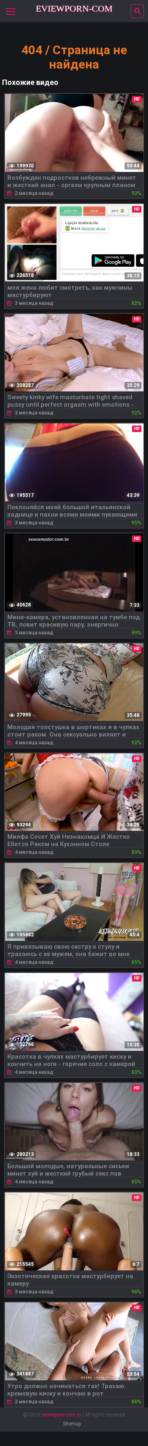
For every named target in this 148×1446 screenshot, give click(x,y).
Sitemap (72, 1424)
